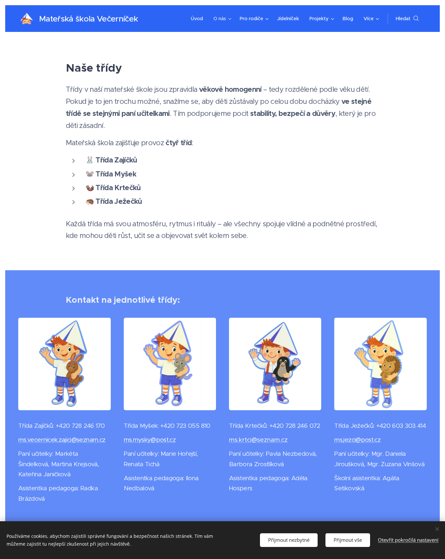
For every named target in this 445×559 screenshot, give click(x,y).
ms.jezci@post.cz (357, 439)
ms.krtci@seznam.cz (258, 439)
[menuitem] (198, 18)
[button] (407, 18)
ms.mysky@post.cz (150, 439)
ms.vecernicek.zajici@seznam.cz (61, 439)
